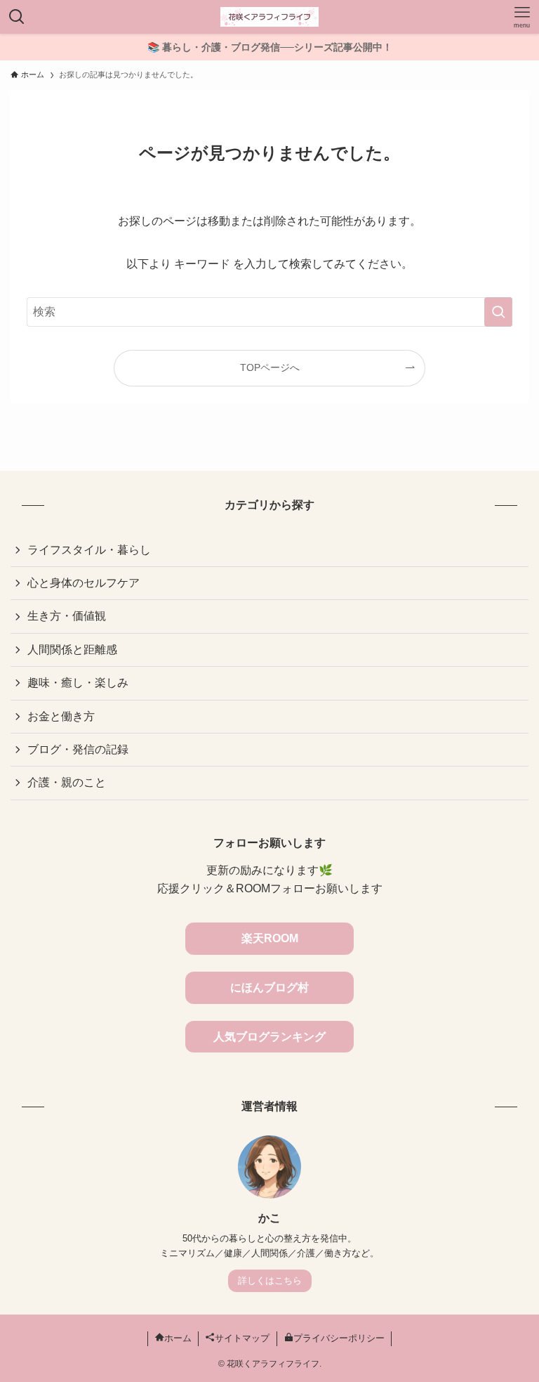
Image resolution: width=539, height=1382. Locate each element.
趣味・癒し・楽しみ (77, 683)
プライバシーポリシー (339, 1338)
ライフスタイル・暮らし (89, 550)
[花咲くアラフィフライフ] (269, 17)
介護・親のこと (66, 782)
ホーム (178, 1338)
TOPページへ (270, 367)
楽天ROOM (269, 938)
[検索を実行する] (498, 312)
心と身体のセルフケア (83, 583)
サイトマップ (242, 1338)
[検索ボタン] (17, 17)
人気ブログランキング (269, 1037)
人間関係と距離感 (72, 650)
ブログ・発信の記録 (77, 749)
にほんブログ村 (269, 987)
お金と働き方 (61, 716)
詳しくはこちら (270, 1280)
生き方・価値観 (66, 616)
